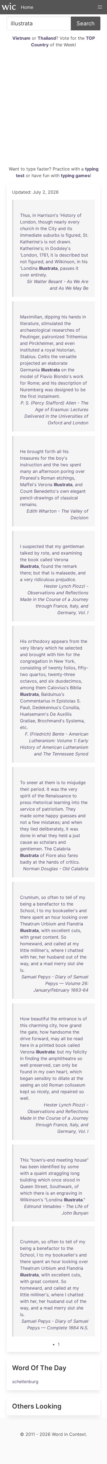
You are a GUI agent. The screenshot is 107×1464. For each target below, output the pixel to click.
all (59, 451)
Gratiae (27, 720)
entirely (38, 275)
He (23, 451)
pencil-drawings (36, 498)
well (24, 1065)
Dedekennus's (46, 707)
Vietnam (21, 38)
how (63, 1025)
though (45, 222)
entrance (67, 1018)
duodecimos (68, 681)
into (76, 802)
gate (32, 1032)
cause (26, 842)
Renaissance (58, 795)
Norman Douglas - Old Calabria (55, 868)
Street (41, 1186)
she (79, 963)
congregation (34, 661)
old (44, 1085)
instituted (30, 350)
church (27, 228)
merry (60, 963)
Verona (45, 484)
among (27, 687)
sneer (32, 782)
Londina (29, 268)
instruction (31, 464)
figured (73, 235)
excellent (60, 930)
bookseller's (65, 910)
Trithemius (76, 336)
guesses (68, 815)
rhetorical (42, 802)
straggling (58, 1173)
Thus (25, 215)
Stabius (27, 356)
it (51, 255)
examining (71, 553)
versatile (68, 356)
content (50, 937)
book (33, 559)
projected (30, 363)
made (26, 815)
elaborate (57, 363)
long (75, 1173)
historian (65, 350)
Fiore (51, 855)
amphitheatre (62, 1058)
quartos (37, 674)
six (51, 681)
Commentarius (35, 701)
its (69, 228)
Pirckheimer (41, 343)
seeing (26, 1085)
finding (32, 1058)
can (56, 1065)
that (49, 546)
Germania (30, 369)
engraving (67, 1193)
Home (27, 7)
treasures (29, 458)
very (28, 579)
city (53, 1025)
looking (69, 917)
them (41, 687)
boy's (61, 458)
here (24, 1045)
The (48, 848)
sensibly (42, 1078)
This (24, 1160)
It (48, 789)
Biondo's (63, 376)
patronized (53, 336)
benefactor (48, 904)
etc (23, 727)
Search (86, 23)
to (77, 389)
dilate (64, 1078)
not (52, 241)
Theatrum (30, 924)
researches (63, 330)
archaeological (35, 330)
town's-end (43, 1160)
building (28, 1180)
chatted (75, 950)
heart (61, 1071)
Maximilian (31, 317)
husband (55, 957)
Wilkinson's (31, 1199)
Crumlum (29, 897)
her (33, 957)
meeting (64, 1160)
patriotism (52, 809)
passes (67, 268)
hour (56, 917)
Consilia (71, 707)
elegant (78, 491)
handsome (60, 1032)
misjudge (76, 782)
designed (63, 389)
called (46, 559)
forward (40, 1038)
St (85, 235)
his (85, 261)
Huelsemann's (34, 714)
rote (45, 553)
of (79, 215)
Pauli (25, 707)
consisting (30, 667)
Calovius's (58, 687)
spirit (25, 795)
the (43, 228)
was (49, 389)
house (80, 1160)
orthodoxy (39, 641)
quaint (40, 1173)
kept (24, 1091)
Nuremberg (31, 389)
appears (59, 641)
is (62, 235)
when (76, 822)
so (43, 897)
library (37, 648)
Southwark (61, 1186)
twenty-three (61, 674)
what (42, 835)
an (43, 363)
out (69, 957)
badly (26, 862)
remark (70, 566)
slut (71, 963)
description (69, 383)
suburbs (51, 235)
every (74, 222)
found (47, 566)
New (58, 661)
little (24, 950)
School (27, 910)
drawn (63, 241)
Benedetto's (46, 491)
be (83, 389)
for (23, 383)
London (28, 222)
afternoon (49, 471)
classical (69, 498)
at (41, 782)
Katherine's (31, 241)
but (84, 255)
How (25, 1018)
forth (50, 451)
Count (26, 491)
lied (34, 829)
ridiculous (44, 579)
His (23, 641)
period (37, 789)
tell (69, 897)
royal (50, 350)
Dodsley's (60, 248)
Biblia (75, 687)
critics (72, 862)
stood (69, 1180)
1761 (43, 255)
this (23, 1025)
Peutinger (30, 336)
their (24, 789)
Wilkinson (64, 261)
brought (35, 451)
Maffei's (28, 484)
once (56, 1180)
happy (52, 815)
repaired (69, 1091)
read (78, 1038)
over (24, 275)
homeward (31, 943)
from (74, 641)
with (51, 654)
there (25, 573)
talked (26, 553)
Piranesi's (30, 478)
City (52, 228)
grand (75, 1025)
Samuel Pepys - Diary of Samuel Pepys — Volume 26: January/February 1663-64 (54, 983)
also (62, 855)
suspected (33, 546)
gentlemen (31, 848)
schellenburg (25, 1381)
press (25, 802)
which (51, 648)
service (27, 809)
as (35, 842)
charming (38, 1025)
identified (50, 1166)
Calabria (62, 848)
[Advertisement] (53, 109)
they (24, 829)
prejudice (65, 579)
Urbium (48, 924)
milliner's (39, 950)
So (63, 937)
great (35, 937)
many (25, 471)
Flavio (46, 376)
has (23, 1166)
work (78, 376)
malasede (65, 573)
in (34, 215)
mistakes (50, 822)
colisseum (75, 1085)
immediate (31, 235)
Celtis (44, 356)
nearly (60, 222)
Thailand (47, 38)
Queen (26, 1186)
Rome (33, 383)
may (55, 1038)
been (34, 1166)
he (60, 648)
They (71, 809)
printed (46, 1045)
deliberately (51, 829)
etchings (65, 478)
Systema (75, 720)
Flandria (75, 924)
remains (28, 504)
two (64, 464)
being (26, 904)
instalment (48, 396)
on (63, 369)
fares (72, 855)
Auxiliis (64, 714)
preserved (40, 1065)
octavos (28, 681)
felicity (80, 1052)
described (69, 255)
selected (73, 648)
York (69, 661)
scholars (48, 842)
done (25, 835)
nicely (43, 1091)
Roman (48, 478)
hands (75, 317)
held (63, 835)
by (37, 553)
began (26, 1078)
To (22, 782)
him (60, 654)
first (32, 396)
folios (69, 667)
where (57, 950)
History (68, 215)
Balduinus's (52, 694)
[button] (100, 7)
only (66, 1065)
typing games (75, 175)
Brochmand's (51, 720)
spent (75, 464)
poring (67, 471)
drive (25, 1038)
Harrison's (47, 215)
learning (62, 802)
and (62, 228)
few (36, 822)
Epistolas (66, 701)
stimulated (52, 323)
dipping (52, 317)
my (58, 546)
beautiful (40, 1018)
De (53, 714)
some (38, 815)
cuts (75, 930)
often (52, 897)
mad (48, 963)
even (70, 343)
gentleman (73, 546)
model (26, 376)
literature (29, 323)
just (76, 835)
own (64, 491)
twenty (55, 667)
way (24, 963)
